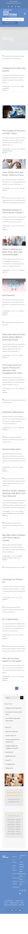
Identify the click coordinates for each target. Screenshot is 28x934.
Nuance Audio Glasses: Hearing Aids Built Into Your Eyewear (13, 493)
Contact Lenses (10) (11, 735)
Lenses (3, 227)
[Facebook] (20, 890)
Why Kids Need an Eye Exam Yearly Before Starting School (13, 337)
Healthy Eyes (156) (10, 756)
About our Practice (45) (12, 731)
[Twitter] (25, 890)
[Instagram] (22, 890)
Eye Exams (22, 149)
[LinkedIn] (20, 893)
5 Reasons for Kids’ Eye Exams (14, 708)
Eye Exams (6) (9, 752)
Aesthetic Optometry (13, 412)
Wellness (7, 88)
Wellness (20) (9, 768)
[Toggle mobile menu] (25, 14)
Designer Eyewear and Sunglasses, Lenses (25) (12, 747)
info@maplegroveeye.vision (14, 3)
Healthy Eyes (5, 150)
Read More (4, 90)
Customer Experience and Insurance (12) (12, 741)
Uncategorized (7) (10, 764)
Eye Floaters (8, 295)
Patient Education (11, 449)
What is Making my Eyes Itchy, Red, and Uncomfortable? (12, 252)
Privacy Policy (21, 904)
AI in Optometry (10, 619)
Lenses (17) (9, 760)
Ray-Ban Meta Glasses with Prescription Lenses (13, 537)
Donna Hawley (7, 86)
